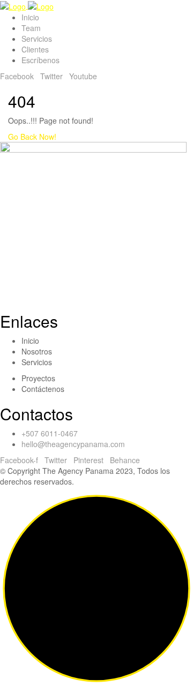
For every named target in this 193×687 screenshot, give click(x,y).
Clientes (35, 49)
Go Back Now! (33, 136)
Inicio (30, 17)
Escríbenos (40, 60)
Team (31, 27)
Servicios (36, 38)
